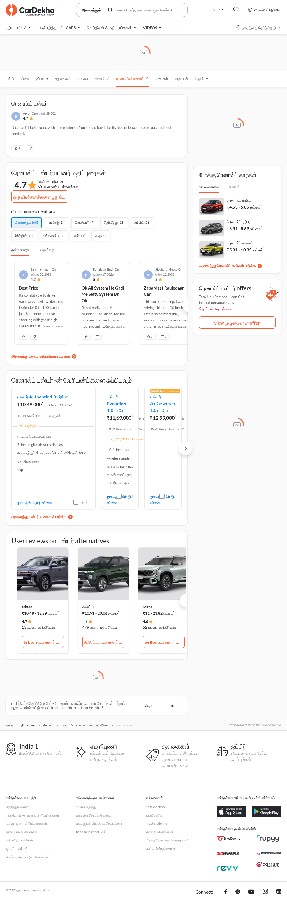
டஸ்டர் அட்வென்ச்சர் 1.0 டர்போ (162, 403)
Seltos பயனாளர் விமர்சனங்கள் (165, 642)
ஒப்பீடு (85, 502)
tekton (27, 607)
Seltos (147, 607)
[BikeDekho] (228, 838)
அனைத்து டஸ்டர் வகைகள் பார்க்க (38, 516)
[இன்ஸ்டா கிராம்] (265, 892)
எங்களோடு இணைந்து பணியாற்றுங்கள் (32, 815)
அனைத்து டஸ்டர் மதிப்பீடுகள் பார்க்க (40, 356)
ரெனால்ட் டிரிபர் (239, 221)
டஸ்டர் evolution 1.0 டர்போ (116, 403)
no (173, 705)
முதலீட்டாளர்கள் (17, 849)
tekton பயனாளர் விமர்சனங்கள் (44, 642)
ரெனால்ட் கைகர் (240, 243)
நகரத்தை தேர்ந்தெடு (259, 27)
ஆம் (149, 705)
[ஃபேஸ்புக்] (225, 892)
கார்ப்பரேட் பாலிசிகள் (19, 840)
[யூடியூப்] (251, 892)
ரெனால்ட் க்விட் (239, 200)
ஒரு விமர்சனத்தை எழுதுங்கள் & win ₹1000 (40, 196)
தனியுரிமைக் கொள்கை (21, 832)
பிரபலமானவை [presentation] (209, 187)
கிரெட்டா (88, 607)
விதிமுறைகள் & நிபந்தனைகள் (26, 823)
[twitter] (237, 892)
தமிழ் (216, 9)
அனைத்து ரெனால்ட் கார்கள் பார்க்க (227, 265)
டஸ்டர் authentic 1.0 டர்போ (42, 396)
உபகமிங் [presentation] (234, 187)
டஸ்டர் (10, 78)
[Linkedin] (278, 892)
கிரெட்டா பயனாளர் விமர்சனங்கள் (104, 642)
